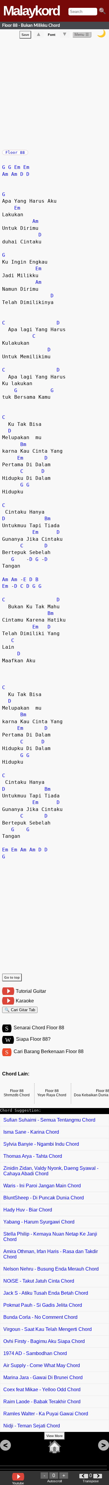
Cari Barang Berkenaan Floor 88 (49, 1051)
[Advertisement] (54, 93)
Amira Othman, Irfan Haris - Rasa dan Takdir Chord (50, 1254)
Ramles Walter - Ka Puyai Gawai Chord (45, 1413)
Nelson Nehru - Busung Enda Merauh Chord (51, 1268)
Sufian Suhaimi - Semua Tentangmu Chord (49, 1119)
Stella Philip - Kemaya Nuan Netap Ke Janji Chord (50, 1236)
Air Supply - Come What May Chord (41, 1365)
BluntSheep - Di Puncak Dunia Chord (43, 1197)
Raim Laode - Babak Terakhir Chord (42, 1401)
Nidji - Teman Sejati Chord (31, 1425)
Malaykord (31, 10)
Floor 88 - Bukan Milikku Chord (31, 25)
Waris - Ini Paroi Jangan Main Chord (42, 1185)
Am (5, 174)
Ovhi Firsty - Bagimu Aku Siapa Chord (44, 1341)
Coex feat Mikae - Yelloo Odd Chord (42, 1389)
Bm (23, 444)
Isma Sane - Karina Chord (31, 1132)
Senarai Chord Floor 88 (39, 1027)
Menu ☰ (81, 34)
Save (25, 34)
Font (51, 34)
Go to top (12, 977)
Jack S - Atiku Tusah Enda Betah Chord (45, 1293)
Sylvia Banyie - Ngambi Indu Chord (41, 1144)
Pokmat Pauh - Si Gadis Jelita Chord (42, 1305)
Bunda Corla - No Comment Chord (40, 1317)
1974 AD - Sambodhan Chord (35, 1353)
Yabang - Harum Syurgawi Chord (38, 1221)
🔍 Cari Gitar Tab (20, 1010)
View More (54, 1436)
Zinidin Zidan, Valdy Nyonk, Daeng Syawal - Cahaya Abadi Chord (50, 1171)
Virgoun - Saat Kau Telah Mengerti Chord (47, 1329)
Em (17, 167)
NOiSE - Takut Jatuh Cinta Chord (38, 1281)
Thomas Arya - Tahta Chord (32, 1156)
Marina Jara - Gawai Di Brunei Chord (43, 1377)
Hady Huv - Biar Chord (27, 1209)
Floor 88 (15, 152)
